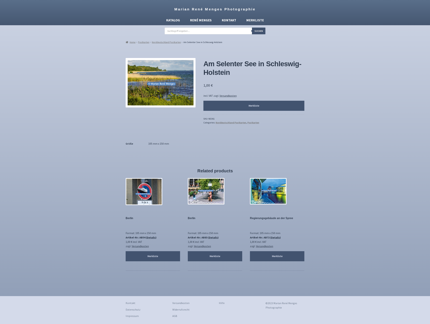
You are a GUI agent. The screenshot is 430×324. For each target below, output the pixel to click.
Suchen (258, 30)
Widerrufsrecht (181, 309)
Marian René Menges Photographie (215, 9)
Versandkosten (228, 95)
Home (133, 42)
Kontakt (229, 20)
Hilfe (222, 303)
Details (151, 237)
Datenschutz (133, 309)
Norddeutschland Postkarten (166, 42)
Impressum (132, 316)
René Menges (201, 20)
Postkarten (143, 42)
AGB (174, 316)
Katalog (173, 20)
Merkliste (255, 20)
